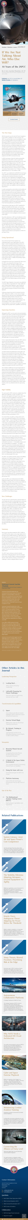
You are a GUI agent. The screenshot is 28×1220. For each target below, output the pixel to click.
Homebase (4, 47)
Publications (9, 47)
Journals (15, 47)
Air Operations (14, 80)
